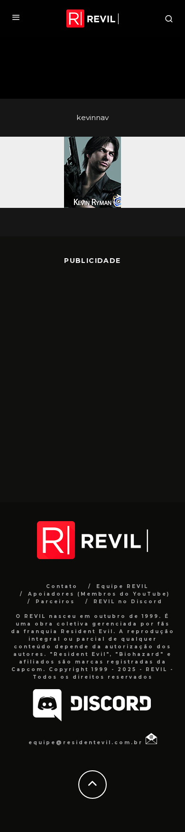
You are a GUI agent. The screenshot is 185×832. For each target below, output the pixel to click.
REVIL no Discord (128, 601)
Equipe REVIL (122, 586)
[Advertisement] (92, 376)
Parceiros (55, 601)
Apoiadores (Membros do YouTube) (99, 594)
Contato (62, 586)
